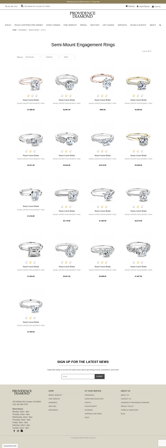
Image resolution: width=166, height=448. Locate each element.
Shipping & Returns (93, 414)
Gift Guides (108, 25)
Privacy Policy (127, 406)
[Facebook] (14, 431)
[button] (160, 25)
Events (88, 402)
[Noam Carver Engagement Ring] (31, 79)
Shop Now (96, 2)
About (153, 25)
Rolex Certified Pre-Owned (29, 25)
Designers (53, 410)
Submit (99, 376)
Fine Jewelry (70, 25)
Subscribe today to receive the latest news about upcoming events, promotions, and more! (83, 370)
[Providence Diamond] (82, 15)
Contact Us (126, 399)
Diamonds (53, 402)
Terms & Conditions (129, 410)
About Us (125, 395)
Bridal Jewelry (55, 395)
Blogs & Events (138, 25)
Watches (94, 25)
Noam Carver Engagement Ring (31, 103)
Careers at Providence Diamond (135, 402)
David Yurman (53, 25)
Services (122, 25)
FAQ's (87, 417)
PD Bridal (89, 410)
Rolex (8, 25)
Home (14, 30)
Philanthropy (91, 406)
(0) (158, 6)
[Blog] (21, 431)
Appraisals (89, 395)
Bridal (83, 25)
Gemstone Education (94, 399)
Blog (123, 414)
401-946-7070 (22, 404)
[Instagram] (18, 431)
